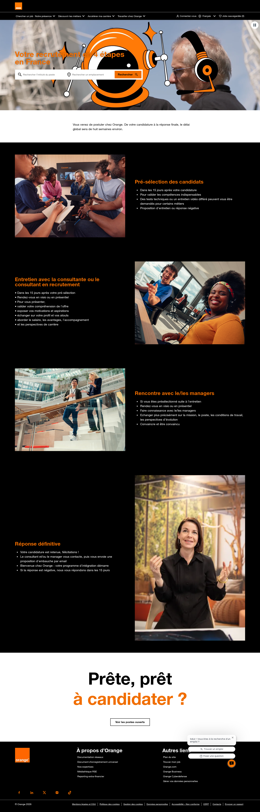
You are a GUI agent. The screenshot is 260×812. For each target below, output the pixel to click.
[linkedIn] (31, 792)
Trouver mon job (171, 761)
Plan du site (169, 757)
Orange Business (172, 771)
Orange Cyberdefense (175, 776)
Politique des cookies (110, 804)
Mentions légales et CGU (84, 804)
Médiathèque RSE (87, 771)
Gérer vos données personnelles (180, 781)
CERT (206, 804)
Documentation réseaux (90, 757)
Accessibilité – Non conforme (186, 804)
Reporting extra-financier (90, 776)
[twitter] (44, 792)
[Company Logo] (18, 5)
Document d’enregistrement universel (97, 761)
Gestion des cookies (133, 804)
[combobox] (40, 74)
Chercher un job (24, 16)
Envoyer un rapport (234, 804)
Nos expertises (85, 766)
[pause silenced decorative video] (254, 25)
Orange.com (169, 766)
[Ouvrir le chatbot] (231, 763)
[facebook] (19, 792)
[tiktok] (69, 792)
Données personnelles (157, 804)
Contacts (217, 804)
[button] (186, 16)
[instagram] (57, 792)
